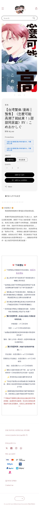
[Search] (33, 18)
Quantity (8, 164)
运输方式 (8, 155)
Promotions (9, 137)
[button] (2, 8)
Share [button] (10, 187)
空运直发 (22, 160)
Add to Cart (19, 175)
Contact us (9, 485)
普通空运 (10, 160)
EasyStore (31, 504)
